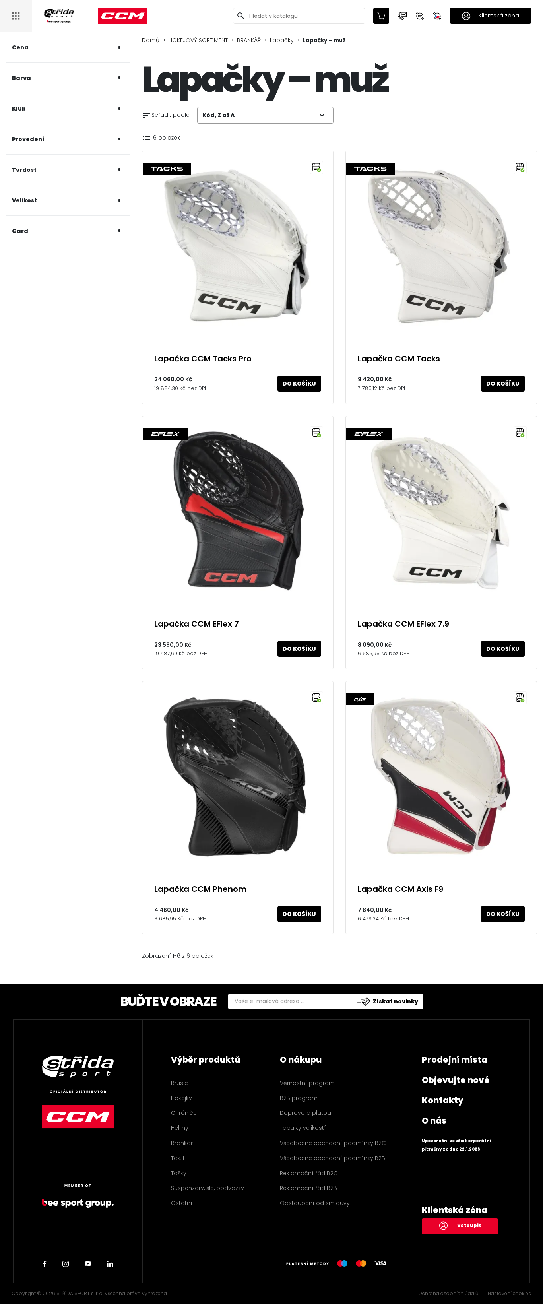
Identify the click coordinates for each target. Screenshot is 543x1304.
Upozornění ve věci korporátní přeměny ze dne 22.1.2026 (456, 1145)
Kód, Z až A (264, 115)
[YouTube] (88, 1263)
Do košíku (299, 384)
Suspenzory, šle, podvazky (207, 1188)
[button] (402, 16)
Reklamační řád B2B (308, 1188)
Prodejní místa (454, 1060)
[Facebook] (45, 1263)
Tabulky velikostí (303, 1128)
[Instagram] (65, 1263)
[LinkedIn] (110, 1263)
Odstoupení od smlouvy (315, 1203)
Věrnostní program (307, 1083)
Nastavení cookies (509, 1293)
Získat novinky (395, 1001)
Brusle (179, 1083)
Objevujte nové (456, 1080)
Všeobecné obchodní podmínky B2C (333, 1143)
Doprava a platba (305, 1113)
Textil (177, 1158)
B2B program (299, 1098)
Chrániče (184, 1113)
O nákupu (301, 1059)
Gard (20, 231)
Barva (21, 78)
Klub (19, 109)
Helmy (179, 1128)
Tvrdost (24, 170)
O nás (434, 1120)
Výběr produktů (205, 1059)
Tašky (178, 1173)
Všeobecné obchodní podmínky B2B (332, 1158)
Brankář (182, 1143)
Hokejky (181, 1098)
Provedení (28, 139)
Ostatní (181, 1203)
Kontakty (442, 1100)
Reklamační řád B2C (309, 1173)
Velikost (24, 200)
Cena (20, 47)
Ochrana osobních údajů (449, 1293)
